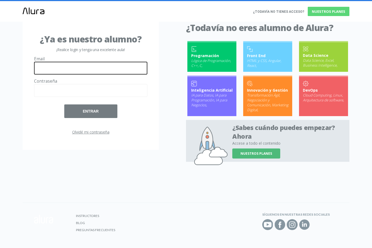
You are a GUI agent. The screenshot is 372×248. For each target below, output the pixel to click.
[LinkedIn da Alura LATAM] (304, 224)
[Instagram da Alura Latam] (292, 224)
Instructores (87, 216)
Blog (80, 223)
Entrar (91, 111)
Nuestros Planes (328, 11)
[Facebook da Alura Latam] (280, 224)
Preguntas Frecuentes (95, 230)
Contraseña (45, 81)
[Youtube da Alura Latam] (267, 224)
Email (39, 59)
